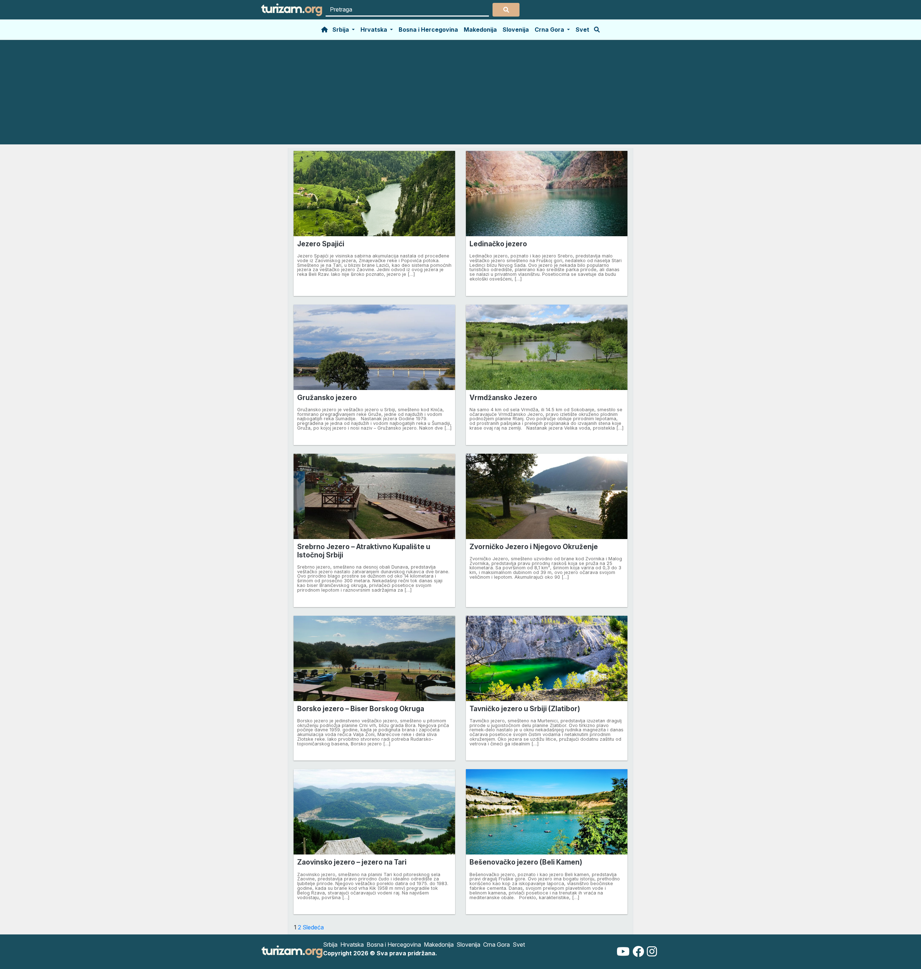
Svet (582, 29)
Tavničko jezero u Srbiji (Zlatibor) (524, 708)
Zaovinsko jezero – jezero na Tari (352, 862)
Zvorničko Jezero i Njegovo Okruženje (533, 546)
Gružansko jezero (327, 397)
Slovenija (516, 29)
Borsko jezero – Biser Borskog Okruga (360, 708)
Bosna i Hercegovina (428, 29)
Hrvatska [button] (374, 29)
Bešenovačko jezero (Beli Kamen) (525, 862)
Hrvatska (352, 944)
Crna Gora (496, 944)
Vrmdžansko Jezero (503, 397)
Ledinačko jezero (498, 243)
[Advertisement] (460, 94)
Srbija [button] (341, 29)
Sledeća (313, 927)
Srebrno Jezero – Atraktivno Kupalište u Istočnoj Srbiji (363, 550)
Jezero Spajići (320, 243)
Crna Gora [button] (550, 29)
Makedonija (480, 29)
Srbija (330, 944)
